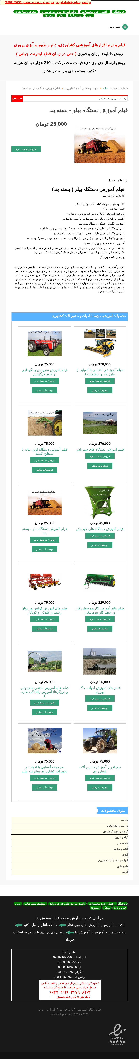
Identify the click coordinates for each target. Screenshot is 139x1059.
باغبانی (124, 820)
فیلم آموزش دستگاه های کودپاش (99, 529)
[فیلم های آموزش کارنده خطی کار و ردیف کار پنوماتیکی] (100, 581)
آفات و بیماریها (121, 849)
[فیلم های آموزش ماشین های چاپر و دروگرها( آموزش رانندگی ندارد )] (45, 660)
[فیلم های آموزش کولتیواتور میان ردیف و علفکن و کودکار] (45, 581)
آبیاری (125, 854)
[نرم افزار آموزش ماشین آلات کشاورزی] (100, 740)
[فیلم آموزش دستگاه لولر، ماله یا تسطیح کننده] (45, 422)
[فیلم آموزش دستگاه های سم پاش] (100, 422)
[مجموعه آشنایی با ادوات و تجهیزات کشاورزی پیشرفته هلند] (45, 740)
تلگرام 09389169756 (69, 972)
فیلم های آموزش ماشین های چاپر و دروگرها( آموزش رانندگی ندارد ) (45, 692)
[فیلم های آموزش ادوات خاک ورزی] (100, 660)
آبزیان (125, 872)
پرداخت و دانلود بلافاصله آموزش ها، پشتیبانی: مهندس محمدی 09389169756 (48, 2)
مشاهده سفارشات (25, 11)
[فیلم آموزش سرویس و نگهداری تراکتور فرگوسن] (45, 343)
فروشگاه (119, 11)
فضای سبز (122, 843)
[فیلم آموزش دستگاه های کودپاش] (100, 502)
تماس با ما (76, 15)
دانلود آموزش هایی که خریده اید (59, 11)
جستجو (17, 99)
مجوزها (49, 15)
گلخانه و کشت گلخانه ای (115, 831)
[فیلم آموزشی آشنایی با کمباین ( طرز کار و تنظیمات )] (100, 343)
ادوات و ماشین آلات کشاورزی (113, 860)
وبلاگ (61, 15)
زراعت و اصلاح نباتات (117, 825)
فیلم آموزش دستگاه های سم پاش (100, 449)
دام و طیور (122, 866)
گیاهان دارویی (121, 837)
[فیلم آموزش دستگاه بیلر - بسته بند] (45, 502)
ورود (89, 15)
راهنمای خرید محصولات (95, 11)
